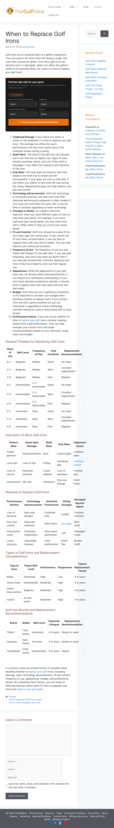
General (98, 7)
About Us (49, 813)
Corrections (94, 813)
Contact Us (53, 15)
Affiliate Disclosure (78, 816)
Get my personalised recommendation (40, 122)
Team (59, 813)
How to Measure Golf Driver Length (25, 699)
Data (72, 7)
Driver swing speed (16, 109)
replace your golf (30, 320)
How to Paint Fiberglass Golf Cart (24, 702)
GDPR (47, 819)
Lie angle (66, 523)
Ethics (105, 813)
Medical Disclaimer (42, 816)
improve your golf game (30, 689)
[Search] (104, 33)
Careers (13, 816)
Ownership (25, 816)
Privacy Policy (36, 813)
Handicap (43, 99)
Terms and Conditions (75, 813)
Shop (86, 7)
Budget (42, 109)
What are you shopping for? (20, 99)
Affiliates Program (61, 819)
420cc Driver (96, 169)
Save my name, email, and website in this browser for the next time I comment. (39, 785)
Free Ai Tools (54, 7)
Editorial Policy (97, 816)
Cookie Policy (60, 816)
